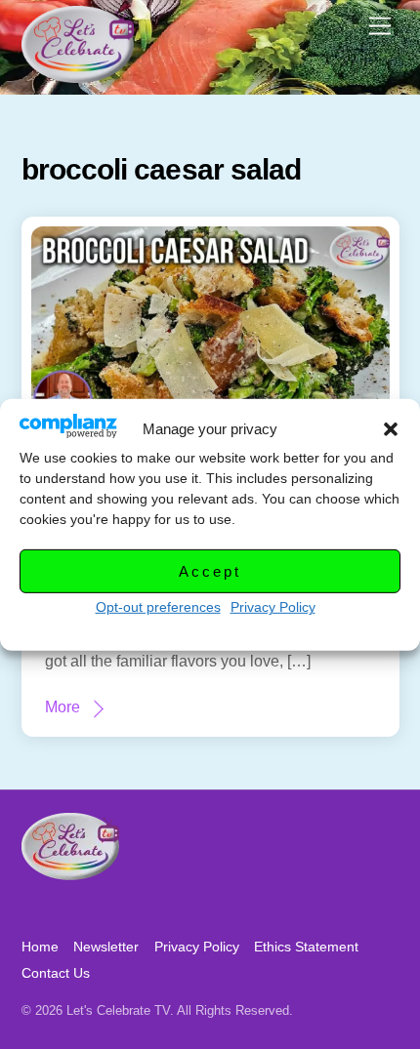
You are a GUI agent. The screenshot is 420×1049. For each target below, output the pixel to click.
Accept (209, 571)
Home (40, 946)
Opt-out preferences (158, 607)
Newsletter (106, 946)
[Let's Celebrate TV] (77, 74)
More (62, 707)
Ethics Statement (306, 946)
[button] (390, 429)
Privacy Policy (273, 607)
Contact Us (55, 973)
